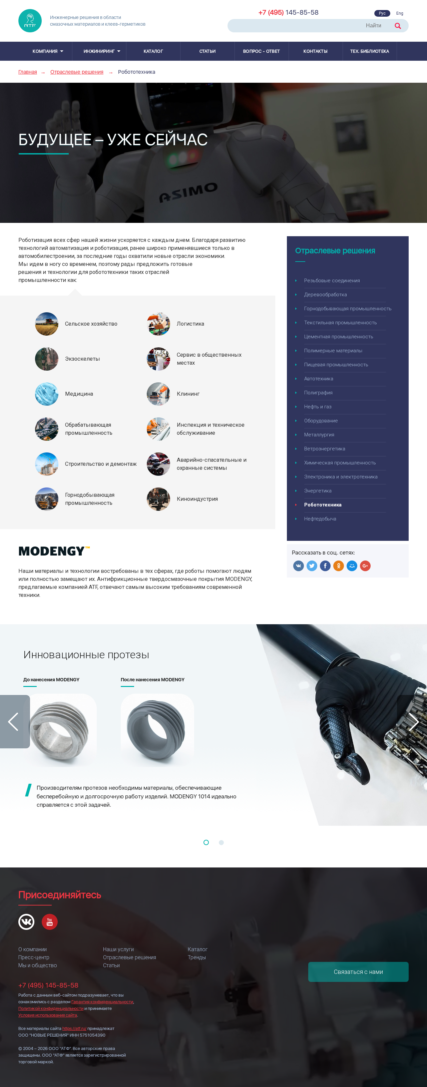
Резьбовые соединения (332, 281)
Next (412, 721)
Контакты (315, 51)
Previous (15, 721)
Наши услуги (118, 949)
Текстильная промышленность (340, 323)
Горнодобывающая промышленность (348, 309)
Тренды (197, 957)
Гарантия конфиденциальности (102, 1001)
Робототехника (323, 505)
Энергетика (318, 491)
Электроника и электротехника (341, 477)
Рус (382, 13)
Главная (27, 72)
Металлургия (319, 435)
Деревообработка (325, 295)
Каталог (153, 51)
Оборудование (321, 421)
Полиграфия (318, 393)
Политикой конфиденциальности (50, 1008)
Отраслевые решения (76, 72)
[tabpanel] (213, 725)
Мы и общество (37, 965)
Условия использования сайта (47, 1015)
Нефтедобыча (320, 519)
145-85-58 (289, 12)
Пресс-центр (33, 957)
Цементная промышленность (338, 337)
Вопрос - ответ (261, 51)
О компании (32, 949)
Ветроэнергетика (324, 449)
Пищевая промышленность (336, 365)
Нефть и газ (318, 407)
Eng (399, 13)
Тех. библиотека (369, 51)
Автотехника (318, 379)
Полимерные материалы (333, 351)
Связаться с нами (358, 971)
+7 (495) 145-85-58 (48, 985)
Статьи (207, 51)
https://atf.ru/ (74, 1028)
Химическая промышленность (340, 463)
